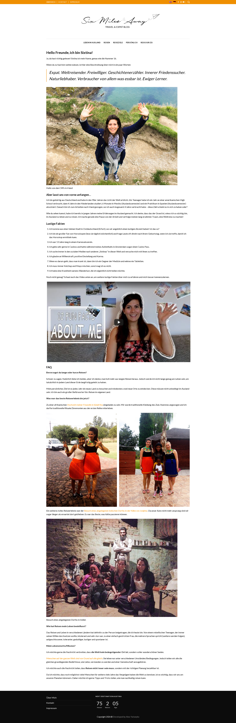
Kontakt (62, 2)
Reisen (107, 42)
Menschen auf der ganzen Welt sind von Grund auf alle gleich (74, 658)
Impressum (74, 2)
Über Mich (50, 2)
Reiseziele (118, 42)
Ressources (147, 42)
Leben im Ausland (92, 42)
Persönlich (132, 42)
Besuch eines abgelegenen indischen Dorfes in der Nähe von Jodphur (116, 510)
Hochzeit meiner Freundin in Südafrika (85, 404)
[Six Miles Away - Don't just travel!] (118, 21)
